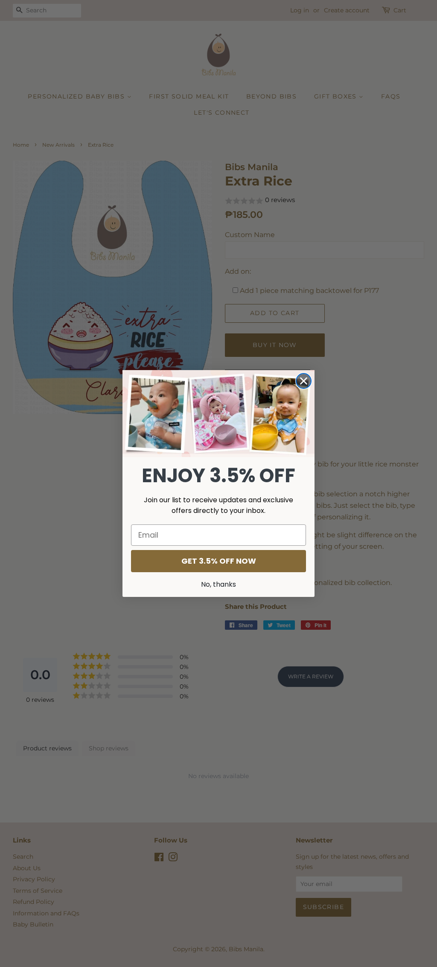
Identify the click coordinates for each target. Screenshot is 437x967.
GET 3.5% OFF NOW (218, 561)
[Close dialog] (303, 380)
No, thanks (218, 584)
